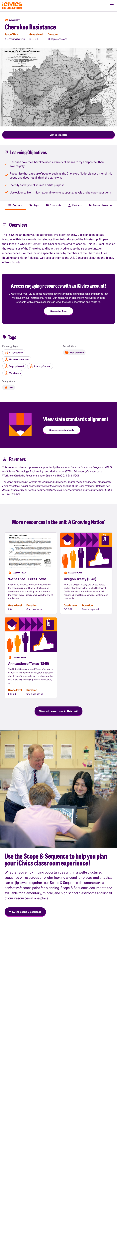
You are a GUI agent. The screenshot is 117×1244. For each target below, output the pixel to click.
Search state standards (61, 430)
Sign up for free (58, 311)
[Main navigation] (112, 6)
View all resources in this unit (58, 711)
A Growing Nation (15, 39)
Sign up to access (58, 134)
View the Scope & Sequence (25, 911)
